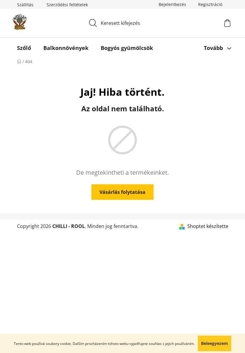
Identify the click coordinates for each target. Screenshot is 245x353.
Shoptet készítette (207, 226)
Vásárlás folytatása (122, 192)
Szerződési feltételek (67, 4)
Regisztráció (210, 4)
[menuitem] (24, 48)
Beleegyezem (214, 343)
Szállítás (25, 4)
